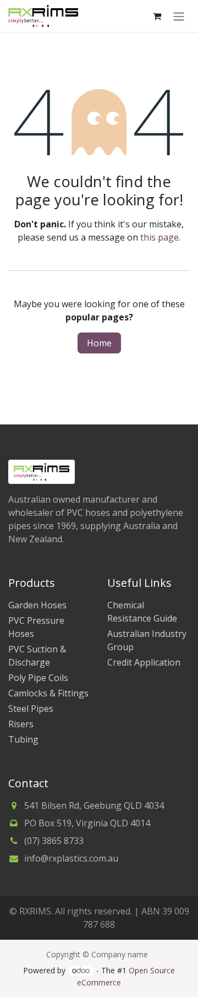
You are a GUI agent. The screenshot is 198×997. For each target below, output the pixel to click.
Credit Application (143, 662)
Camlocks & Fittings (48, 693)
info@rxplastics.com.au (71, 858)
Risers (21, 724)
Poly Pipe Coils (38, 678)
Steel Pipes (30, 708)
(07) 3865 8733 (54, 841)
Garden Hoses (37, 605)
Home (99, 343)
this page (159, 237)
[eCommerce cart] (157, 16)
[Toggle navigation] (179, 16)
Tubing (23, 739)
